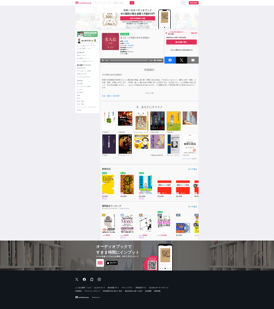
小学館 (127, 43)
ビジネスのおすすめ (83, 77)
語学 (78, 98)
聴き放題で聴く (182, 42)
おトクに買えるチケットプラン (87, 46)
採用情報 (157, 291)
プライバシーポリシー (92, 291)
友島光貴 (131, 45)
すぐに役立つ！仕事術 (84, 71)
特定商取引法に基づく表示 (112, 291)
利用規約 (78, 291)
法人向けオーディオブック (158, 288)
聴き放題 (80, 83)
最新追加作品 (81, 68)
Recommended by (187, 158)
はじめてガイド (99, 288)
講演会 (79, 110)
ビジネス (80, 89)
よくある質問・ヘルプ (84, 48)
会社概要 (148, 291)
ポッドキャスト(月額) (84, 86)
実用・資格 (80, 101)
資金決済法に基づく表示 (133, 291)
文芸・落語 (80, 104)
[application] (132, 60)
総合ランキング (82, 55)
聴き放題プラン (113, 288)
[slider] (159, 60)
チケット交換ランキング (84, 61)
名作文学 (116, 96)
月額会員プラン (141, 288)
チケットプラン (127, 288)
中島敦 (126, 41)
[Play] (103, 60)
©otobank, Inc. (96, 297)
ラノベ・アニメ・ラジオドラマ (87, 107)
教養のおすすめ (82, 74)
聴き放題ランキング (83, 58)
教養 (78, 95)
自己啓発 (80, 92)
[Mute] (155, 60)
